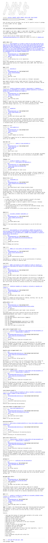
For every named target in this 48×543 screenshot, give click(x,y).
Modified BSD (11, 148)
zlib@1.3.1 (24, 90)
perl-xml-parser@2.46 (27, 460)
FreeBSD (10, 501)
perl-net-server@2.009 (25, 46)
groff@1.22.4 (19, 495)
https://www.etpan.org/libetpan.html (17, 165)
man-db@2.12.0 (25, 495)
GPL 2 (9, 218)
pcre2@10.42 (41, 89)
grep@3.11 (9, 393)
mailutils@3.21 (6, 233)
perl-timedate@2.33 (27, 48)
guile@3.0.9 (41, 232)
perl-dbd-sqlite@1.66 (36, 43)
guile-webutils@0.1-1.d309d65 (21, 232)
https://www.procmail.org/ (14, 112)
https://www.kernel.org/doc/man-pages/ (17, 480)
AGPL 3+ (10, 56)
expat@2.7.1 (18, 160)
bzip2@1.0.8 (18, 264)
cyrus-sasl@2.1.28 (20, 162)
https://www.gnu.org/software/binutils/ (18, 354)
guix (9, 52)
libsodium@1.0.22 (16, 89)
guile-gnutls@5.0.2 (17, 231)
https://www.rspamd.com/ (14, 94)
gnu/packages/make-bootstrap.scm (16, 334)
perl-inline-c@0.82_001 (8, 50)
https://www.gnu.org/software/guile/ (17, 335)
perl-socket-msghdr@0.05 (16, 48)
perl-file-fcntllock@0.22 (36, 266)
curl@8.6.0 (22, 43)
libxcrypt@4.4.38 (14, 266)
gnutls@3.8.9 (13, 68)
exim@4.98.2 (13, 108)
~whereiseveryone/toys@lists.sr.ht (11, 37)
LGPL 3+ (10, 337)
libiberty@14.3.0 (7, 89)
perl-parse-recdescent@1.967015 (22, 50)
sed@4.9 (4, 393)
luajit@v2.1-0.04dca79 (25, 89)
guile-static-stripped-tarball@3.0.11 (19, 423)
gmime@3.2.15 (19, 286)
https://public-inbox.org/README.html (17, 55)
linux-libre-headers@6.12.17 (17, 408)
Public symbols (20, 17)
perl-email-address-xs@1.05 (14, 44)
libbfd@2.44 (37, 88)
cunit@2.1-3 (13, 495)
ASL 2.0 (10, 96)
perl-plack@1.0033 (34, 47)
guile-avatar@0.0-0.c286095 (26, 229)
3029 (22, 539)
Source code (27, 17)
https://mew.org (12, 147)
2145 (9, 539)
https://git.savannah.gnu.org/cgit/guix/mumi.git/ (20, 237)
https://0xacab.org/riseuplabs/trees (17, 183)
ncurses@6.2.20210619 (15, 213)
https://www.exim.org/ (13, 271)
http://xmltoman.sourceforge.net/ (16, 464)
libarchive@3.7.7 (30, 88)
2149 (19, 539)
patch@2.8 (32, 391)
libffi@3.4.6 (21, 330)
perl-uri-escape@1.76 (37, 48)
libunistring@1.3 (14, 330)
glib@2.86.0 (17, 88)
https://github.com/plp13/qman (15, 500)
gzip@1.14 (32, 264)
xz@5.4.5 (5, 267)
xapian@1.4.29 (25, 51)
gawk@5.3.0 (14, 393)
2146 (11, 539)
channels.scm (41, 37)
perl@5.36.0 (5, 90)
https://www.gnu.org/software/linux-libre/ (18, 412)
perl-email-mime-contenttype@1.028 (30, 44)
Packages (5, 17)
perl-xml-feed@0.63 (17, 51)
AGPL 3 (9, 132)
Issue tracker (34, 17)
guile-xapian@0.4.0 (33, 232)
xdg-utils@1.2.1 (14, 233)
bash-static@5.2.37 (22, 393)
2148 (16, 539)
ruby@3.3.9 (18, 143)
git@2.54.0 (28, 43)
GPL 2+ (9, 113)
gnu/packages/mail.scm (13, 53)
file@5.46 (12, 88)
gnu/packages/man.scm (13, 463)
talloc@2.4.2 (32, 286)
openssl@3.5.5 (34, 89)
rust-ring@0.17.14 (14, 127)
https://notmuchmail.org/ (14, 291)
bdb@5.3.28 (12, 264)
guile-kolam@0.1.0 (26, 231)
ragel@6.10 (11, 90)
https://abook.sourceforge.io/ (15, 217)
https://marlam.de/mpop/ (14, 72)
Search (31, 19)
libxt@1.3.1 (21, 266)
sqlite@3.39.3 (17, 90)
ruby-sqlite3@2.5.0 (25, 143)
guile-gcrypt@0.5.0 (7, 231)
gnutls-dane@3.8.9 (26, 264)
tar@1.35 (12, 391)
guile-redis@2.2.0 (35, 231)
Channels (14, 17)
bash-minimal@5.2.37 (15, 43)
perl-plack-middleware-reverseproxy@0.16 (20, 47)
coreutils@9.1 (38, 391)
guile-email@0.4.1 (38, 229)
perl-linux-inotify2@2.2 (36, 50)
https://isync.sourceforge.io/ (15, 252)
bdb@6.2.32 (12, 248)
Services (10, 17)
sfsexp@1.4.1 (25, 286)
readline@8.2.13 (24, 213)
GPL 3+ (9, 73)
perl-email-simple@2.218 (14, 46)
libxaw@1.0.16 (6, 266)
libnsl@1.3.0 (39, 264)
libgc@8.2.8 (27, 331)
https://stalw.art (12, 131)
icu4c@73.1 (23, 88)
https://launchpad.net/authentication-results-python (21, 306)
